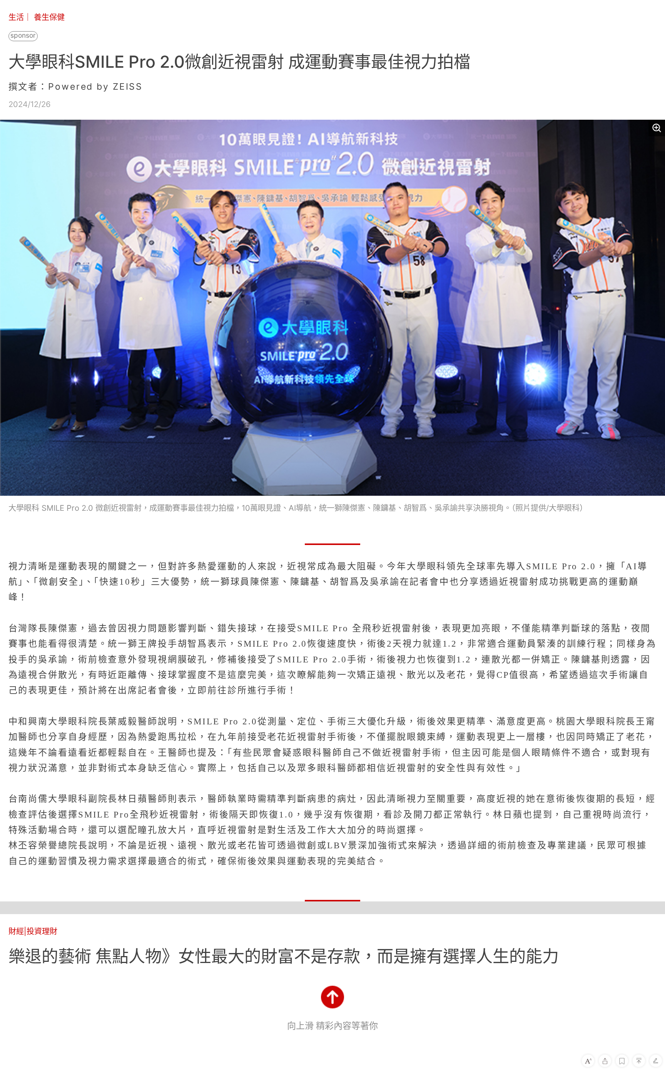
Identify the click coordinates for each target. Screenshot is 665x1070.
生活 (16, 17)
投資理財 (42, 931)
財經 (16, 931)
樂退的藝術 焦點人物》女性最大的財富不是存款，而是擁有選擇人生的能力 (283, 956)
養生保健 (49, 17)
